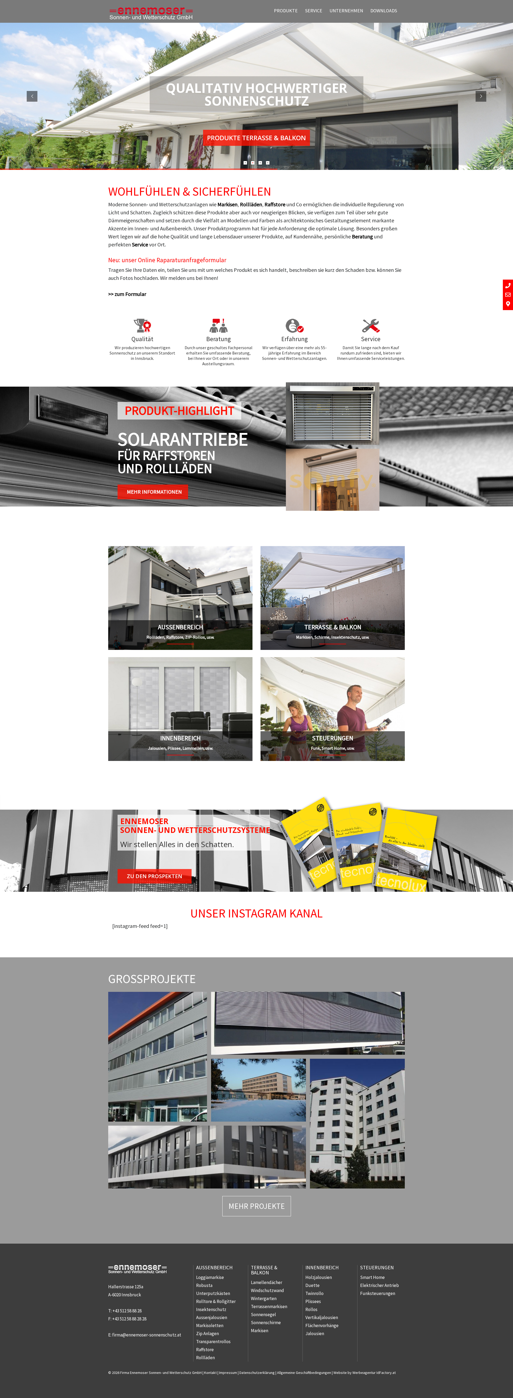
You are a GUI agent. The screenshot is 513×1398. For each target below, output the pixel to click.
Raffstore (275, 204)
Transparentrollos (213, 1341)
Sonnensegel (263, 1314)
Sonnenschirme (266, 1322)
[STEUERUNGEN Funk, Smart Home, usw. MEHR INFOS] (333, 661)
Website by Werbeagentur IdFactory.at (364, 1372)
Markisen (227, 204)
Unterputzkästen (213, 1293)
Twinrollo (314, 1293)
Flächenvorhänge (322, 1325)
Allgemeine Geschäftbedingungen (304, 1372)
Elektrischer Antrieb (379, 1285)
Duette (312, 1285)
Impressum (228, 1372)
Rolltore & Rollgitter (216, 1301)
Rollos (311, 1309)
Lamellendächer (266, 1282)
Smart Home (372, 1277)
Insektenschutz (211, 1309)
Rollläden (251, 204)
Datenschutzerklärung (257, 1372)
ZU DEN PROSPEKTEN (154, 876)
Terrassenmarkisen (269, 1306)
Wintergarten (264, 1298)
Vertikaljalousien (321, 1317)
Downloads (383, 10)
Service (313, 10)
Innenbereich (322, 1267)
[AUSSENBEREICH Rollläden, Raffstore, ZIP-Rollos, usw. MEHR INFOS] (180, 550)
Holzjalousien (318, 1277)
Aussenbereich (214, 1267)
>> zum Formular (127, 294)
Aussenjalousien (211, 1317)
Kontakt (210, 1372)
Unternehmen (346, 10)
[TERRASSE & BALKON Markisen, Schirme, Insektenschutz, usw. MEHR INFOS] (333, 550)
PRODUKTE (286, 10)
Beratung (362, 236)
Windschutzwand (267, 1290)
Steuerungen (377, 1267)
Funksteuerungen (377, 1293)
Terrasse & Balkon (264, 1270)
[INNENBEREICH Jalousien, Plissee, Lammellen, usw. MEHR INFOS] (180, 661)
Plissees (313, 1301)
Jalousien (314, 1333)
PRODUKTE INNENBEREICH (256, 137)
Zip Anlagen (207, 1333)
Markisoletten (209, 1325)
